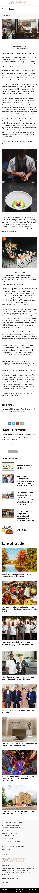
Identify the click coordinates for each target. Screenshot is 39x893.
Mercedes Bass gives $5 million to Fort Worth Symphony (18, 711)
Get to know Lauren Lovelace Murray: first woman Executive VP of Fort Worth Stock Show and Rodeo (25, 498)
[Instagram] (7, 882)
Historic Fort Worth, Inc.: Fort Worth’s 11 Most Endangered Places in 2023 (18, 812)
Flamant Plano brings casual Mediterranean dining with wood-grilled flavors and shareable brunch (19, 609)
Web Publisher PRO (27, 889)
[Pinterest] (18, 423)
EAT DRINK (21, 530)
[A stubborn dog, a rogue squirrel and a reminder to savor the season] (19, 560)
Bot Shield (20, 891)
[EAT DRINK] (8, 530)
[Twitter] (13, 423)
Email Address (12, 445)
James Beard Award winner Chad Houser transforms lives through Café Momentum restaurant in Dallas (17, 644)
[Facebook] (9, 423)
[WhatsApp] (22, 423)
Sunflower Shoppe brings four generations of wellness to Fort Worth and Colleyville (25, 516)
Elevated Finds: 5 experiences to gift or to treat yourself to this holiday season (19, 744)
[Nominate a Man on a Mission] (8, 466)
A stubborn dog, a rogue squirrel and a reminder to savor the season (16, 575)
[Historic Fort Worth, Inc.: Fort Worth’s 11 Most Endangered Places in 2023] (19, 797)
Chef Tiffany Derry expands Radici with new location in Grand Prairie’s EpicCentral (18, 678)
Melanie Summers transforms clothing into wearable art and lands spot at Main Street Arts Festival (25, 481)
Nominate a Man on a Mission (25, 466)
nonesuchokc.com (19, 411)
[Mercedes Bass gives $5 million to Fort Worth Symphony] (19, 696)
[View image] (19, 180)
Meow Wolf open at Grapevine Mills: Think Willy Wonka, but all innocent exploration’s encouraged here (19, 778)
